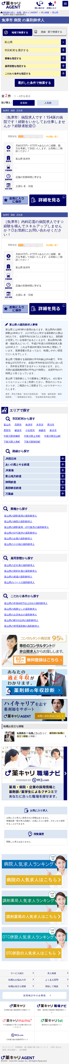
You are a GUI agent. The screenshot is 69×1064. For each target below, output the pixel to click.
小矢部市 (30, 430)
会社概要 (23, 1050)
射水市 (53, 430)
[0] (51, 4)
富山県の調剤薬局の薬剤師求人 (20, 516)
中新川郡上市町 (32, 436)
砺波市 (18, 430)
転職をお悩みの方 (17, 980)
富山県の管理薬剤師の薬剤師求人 (21, 626)
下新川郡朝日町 (32, 442)
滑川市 (50, 424)
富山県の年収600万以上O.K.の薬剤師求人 (26, 603)
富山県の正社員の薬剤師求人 (19, 565)
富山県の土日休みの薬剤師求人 (20, 614)
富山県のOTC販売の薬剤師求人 (20, 533)
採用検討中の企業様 (34, 995)
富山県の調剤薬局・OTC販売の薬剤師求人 (26, 527)
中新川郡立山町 (52, 436)
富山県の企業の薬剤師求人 (18, 538)
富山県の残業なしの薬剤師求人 (20, 609)
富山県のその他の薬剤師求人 (19, 544)
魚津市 (28, 424)
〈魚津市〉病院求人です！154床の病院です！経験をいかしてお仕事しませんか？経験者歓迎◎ (34, 121)
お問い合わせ (56, 1047)
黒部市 (7, 430)
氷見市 (39, 424)
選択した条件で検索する (34, 82)
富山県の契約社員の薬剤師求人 (20, 571)
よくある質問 (51, 980)
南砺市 (42, 430)
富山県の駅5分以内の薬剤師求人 (21, 620)
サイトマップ (7, 1047)
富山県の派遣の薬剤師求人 (18, 576)
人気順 (47, 103)
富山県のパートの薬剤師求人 (19, 582)
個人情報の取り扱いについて (36, 1047)
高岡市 (18, 424)
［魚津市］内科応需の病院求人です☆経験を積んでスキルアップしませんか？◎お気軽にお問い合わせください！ (34, 228)
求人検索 (45, 12)
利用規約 (19, 1047)
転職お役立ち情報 (17, 986)
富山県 (55, 12)
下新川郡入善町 (12, 442)
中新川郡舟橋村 (12, 436)
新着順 (23, 103)
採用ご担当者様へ (9, 1050)
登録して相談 (51, 986)
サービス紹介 (17, 973)
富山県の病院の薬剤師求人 (18, 521)
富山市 (7, 424)
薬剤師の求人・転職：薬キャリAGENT (20, 12)
